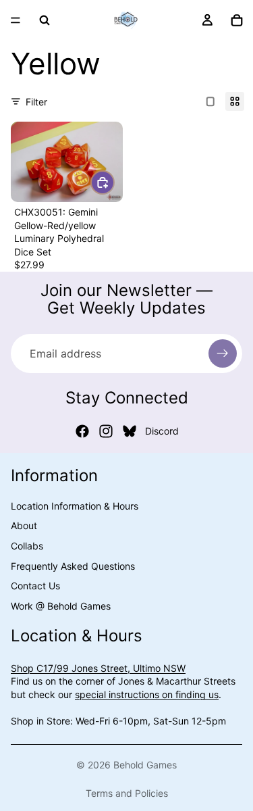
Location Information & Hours (74, 506)
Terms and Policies (127, 793)
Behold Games (145, 764)
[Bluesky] (129, 431)
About (24, 525)
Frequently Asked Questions (73, 566)
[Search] (44, 20)
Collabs (27, 545)
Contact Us (35, 585)
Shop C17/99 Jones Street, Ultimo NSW (98, 668)
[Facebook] (82, 431)
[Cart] (237, 20)
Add (114, 182)
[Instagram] (106, 431)
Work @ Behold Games (61, 606)
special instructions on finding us (147, 694)
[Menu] (15, 20)
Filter (36, 101)
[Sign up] (222, 353)
